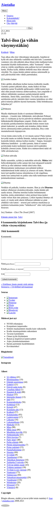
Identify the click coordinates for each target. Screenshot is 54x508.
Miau (12, 52)
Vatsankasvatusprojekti (17, 477)
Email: (12, 269)
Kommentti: (6, 236)
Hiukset (10, 394)
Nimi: (7, 264)
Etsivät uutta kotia (14, 387)
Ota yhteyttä (12, 23)
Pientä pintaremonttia (16, 445)
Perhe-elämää (12, 442)
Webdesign (11, 482)
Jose (51, 498)
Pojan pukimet (13, 447)
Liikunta (10, 419)
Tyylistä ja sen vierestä (16, 470)
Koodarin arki (13, 409)
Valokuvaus (12, 475)
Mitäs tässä (11, 430)
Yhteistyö (11, 487)
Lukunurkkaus (13, 422)
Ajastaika (8, 4)
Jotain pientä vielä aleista (17, 284)
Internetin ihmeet (14, 397)
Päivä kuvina (12, 437)
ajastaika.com (8, 501)
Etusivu (10, 16)
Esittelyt (10, 384)
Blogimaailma (13, 379)
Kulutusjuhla (12, 414)
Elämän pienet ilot (9, 217)
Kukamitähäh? (13, 18)
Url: (3, 274)
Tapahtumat (12, 457)
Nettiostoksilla (13, 435)
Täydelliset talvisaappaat (17, 287)
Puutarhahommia (14, 450)
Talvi (20, 217)
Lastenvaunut (12, 417)
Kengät (10, 407)
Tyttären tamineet (14, 467)
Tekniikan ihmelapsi (15, 460)
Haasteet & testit (14, 392)
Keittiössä (11, 404)
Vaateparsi (11, 472)
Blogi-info (11, 21)
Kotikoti (4, 52)
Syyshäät (11, 455)
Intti (8, 399)
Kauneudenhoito (14, 402)
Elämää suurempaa (15, 382)
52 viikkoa (11, 377)
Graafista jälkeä (13, 389)
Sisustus (10, 452)
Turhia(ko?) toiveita (15, 462)
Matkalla (10, 424)
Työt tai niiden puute (16, 465)
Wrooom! (11, 485)
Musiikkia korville (15, 432)
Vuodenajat (12, 480)
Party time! (11, 440)
